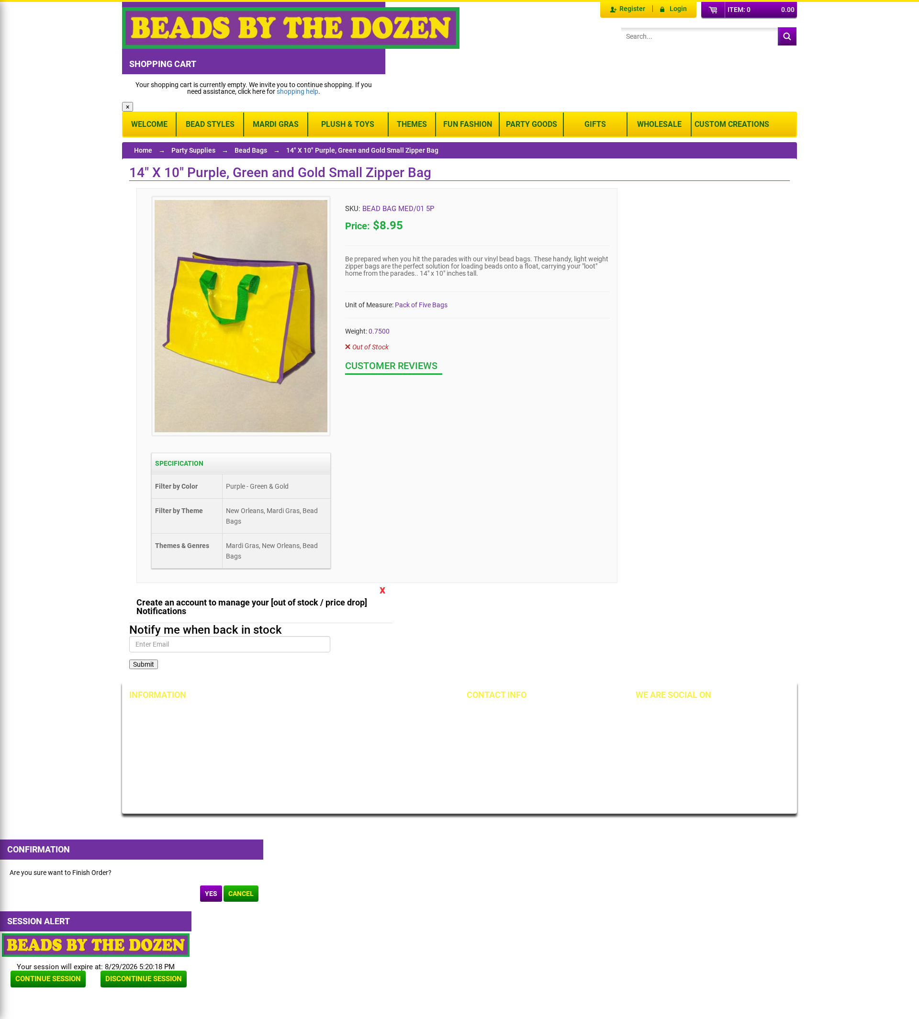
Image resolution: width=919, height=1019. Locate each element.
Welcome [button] (149, 124)
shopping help (297, 91)
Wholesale (659, 124)
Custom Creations (732, 124)
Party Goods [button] (531, 124)
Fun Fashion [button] (467, 124)
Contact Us (155, 747)
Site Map (367, 714)
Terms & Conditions (383, 731)
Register (632, 8)
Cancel (241, 893)
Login (678, 8)
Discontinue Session (143, 978)
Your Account (159, 714)
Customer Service (165, 763)
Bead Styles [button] (210, 124)
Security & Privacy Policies (285, 731)
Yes (211, 893)
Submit (143, 664)
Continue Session (48, 978)
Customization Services (173, 780)
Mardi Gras (276, 124)
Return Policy (266, 714)
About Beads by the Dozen (178, 731)
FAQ (253, 786)
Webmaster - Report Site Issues (282, 767)
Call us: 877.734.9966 (513, 714)
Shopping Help (268, 747)
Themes (412, 124)
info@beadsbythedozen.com (524, 731)
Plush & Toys (347, 124)
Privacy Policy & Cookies (390, 747)
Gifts (595, 124)
